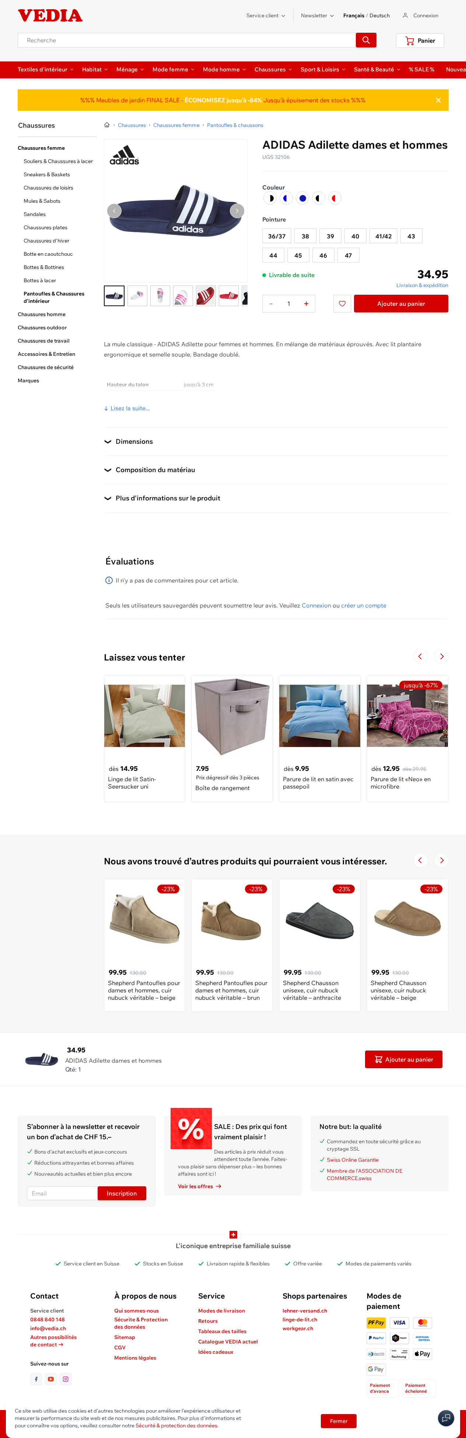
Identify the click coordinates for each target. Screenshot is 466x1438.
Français (353, 15)
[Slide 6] (229, 296)
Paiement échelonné (416, 1388)
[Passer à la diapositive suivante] (441, 656)
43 (411, 236)
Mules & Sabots (42, 201)
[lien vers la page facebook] (37, 1379)
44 (273, 255)
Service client (262, 15)
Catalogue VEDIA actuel (228, 1341)
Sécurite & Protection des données (141, 1323)
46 (323, 255)
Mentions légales (135, 1357)
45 (298, 255)
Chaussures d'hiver (46, 240)
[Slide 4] (183, 296)
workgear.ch (298, 1328)
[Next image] (237, 210)
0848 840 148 (47, 1319)
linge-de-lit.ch (300, 1319)
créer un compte (363, 605)
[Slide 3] (160, 296)
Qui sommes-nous (136, 1310)
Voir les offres (195, 1186)
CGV (120, 1347)
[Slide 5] (206, 296)
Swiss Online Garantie (353, 1160)
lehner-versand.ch (305, 1310)
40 (355, 236)
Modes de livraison (221, 1310)
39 (330, 236)
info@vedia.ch (48, 1328)
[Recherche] (366, 40)
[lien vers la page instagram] (65, 1379)
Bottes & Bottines (44, 267)
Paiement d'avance (380, 1388)
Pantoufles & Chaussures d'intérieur (54, 297)
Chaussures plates (45, 227)
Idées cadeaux (215, 1352)
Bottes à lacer (40, 280)
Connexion (316, 605)
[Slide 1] (114, 296)
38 (305, 236)
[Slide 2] (137, 296)
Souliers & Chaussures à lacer (58, 161)
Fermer (338, 1421)
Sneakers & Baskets (47, 174)
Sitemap (124, 1337)
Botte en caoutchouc (48, 254)
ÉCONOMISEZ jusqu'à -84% (222, 100)
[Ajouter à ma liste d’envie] (342, 303)
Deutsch (379, 15)
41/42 (383, 236)
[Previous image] (114, 210)
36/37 (276, 236)
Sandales (35, 214)
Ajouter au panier (401, 303)
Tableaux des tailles (222, 1331)
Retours (208, 1321)
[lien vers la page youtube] (52, 1379)
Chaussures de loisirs (48, 187)
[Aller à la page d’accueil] (107, 125)
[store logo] (50, 15)
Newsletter (314, 15)
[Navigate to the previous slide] (420, 656)
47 (348, 255)
